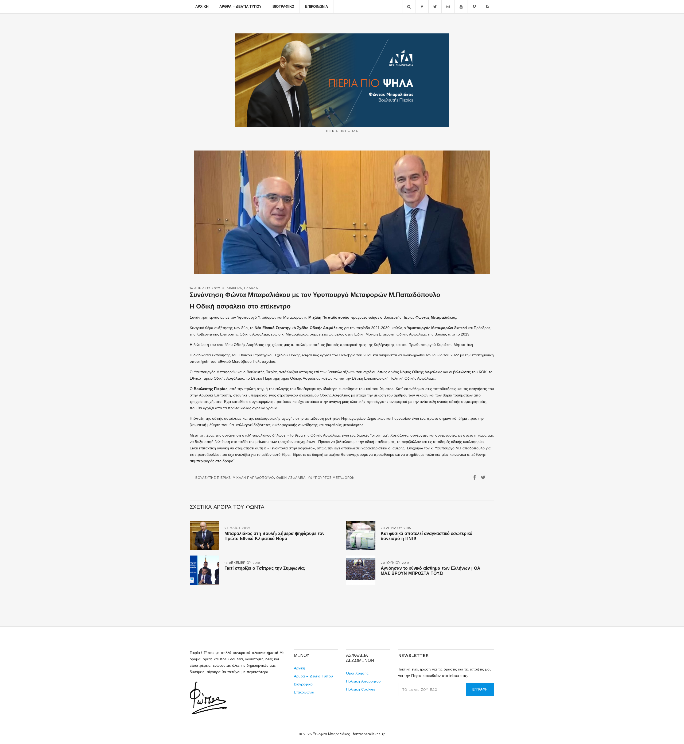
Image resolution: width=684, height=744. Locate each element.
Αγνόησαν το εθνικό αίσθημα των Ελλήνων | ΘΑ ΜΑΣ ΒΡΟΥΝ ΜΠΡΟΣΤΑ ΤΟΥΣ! (430, 571)
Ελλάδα (251, 288)
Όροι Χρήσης (357, 673)
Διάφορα (234, 288)
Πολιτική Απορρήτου (363, 681)
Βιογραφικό (283, 7)
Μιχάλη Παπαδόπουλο (253, 478)
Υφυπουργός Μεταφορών (331, 478)
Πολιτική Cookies (360, 689)
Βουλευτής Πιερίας (212, 478)
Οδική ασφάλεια (290, 478)
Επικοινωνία (316, 7)
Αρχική (201, 7)
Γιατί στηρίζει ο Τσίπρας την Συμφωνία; (264, 568)
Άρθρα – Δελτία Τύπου (240, 7)
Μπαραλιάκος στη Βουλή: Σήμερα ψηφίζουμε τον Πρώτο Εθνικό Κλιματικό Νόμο (274, 536)
